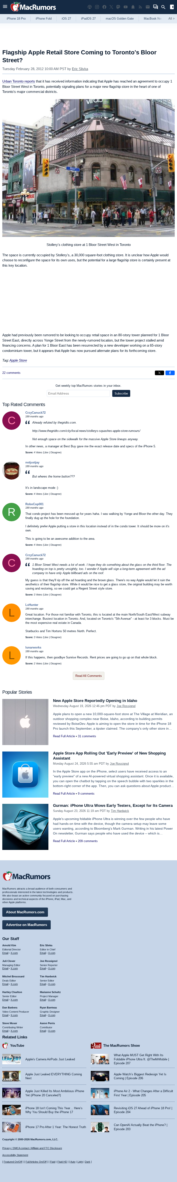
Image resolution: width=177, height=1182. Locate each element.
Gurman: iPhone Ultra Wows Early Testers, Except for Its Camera (113, 805)
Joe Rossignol (126, 706)
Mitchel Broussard (13, 976)
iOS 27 (66, 18)
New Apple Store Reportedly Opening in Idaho (95, 701)
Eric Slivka (80, 69)
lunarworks (33, 647)
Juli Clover (8, 961)
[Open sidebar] (172, 7)
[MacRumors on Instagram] (97, 7)
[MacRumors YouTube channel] (125, 7)
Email (5, 953)
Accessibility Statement (15, 1155)
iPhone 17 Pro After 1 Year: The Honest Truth (55, 1127)
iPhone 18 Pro (16, 18)
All (171, 18)
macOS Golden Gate (120, 18)
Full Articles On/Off (36, 1161)
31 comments (87, 736)
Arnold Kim (9, 945)
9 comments (86, 793)
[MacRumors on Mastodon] (118, 7)
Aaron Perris (47, 1023)
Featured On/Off (13, 1161)
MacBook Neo (153, 18)
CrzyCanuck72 (35, 412)
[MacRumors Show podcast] (89, 7)
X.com (14, 953)
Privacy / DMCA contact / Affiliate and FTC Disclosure (32, 1148)
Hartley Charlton (12, 992)
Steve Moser (9, 1023)
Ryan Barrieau (48, 1007)
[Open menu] (5, 7)
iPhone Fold (44, 18)
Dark (87, 1161)
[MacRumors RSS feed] (140, 7)
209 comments (88, 841)
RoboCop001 (34, 504)
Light (80, 1161)
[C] (11, 428)
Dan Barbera (9, 1007)
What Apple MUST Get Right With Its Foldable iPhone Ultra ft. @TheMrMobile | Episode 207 (141, 1059)
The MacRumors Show (121, 1045)
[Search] (165, 7)
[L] (11, 621)
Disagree (55, 452)
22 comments (11, 372)
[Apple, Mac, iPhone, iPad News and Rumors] (33, 12)
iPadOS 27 (88, 18)
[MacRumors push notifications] (133, 7)
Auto (72, 1161)
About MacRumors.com (25, 912)
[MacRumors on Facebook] (104, 7)
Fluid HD (62, 1161)
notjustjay (32, 462)
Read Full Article (64, 736)
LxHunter (31, 605)
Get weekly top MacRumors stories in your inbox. (88, 385)
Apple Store (18, 360)
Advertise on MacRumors (26, 925)
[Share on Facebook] (170, 373)
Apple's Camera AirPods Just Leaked (50, 1059)
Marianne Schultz (50, 992)
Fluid (52, 1161)
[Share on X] (159, 373)
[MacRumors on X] (111, 7)
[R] (11, 520)
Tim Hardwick (120, 811)
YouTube (17, 1045)
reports (18, 81)
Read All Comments (88, 676)
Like (46, 452)
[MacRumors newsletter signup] (147, 7)
